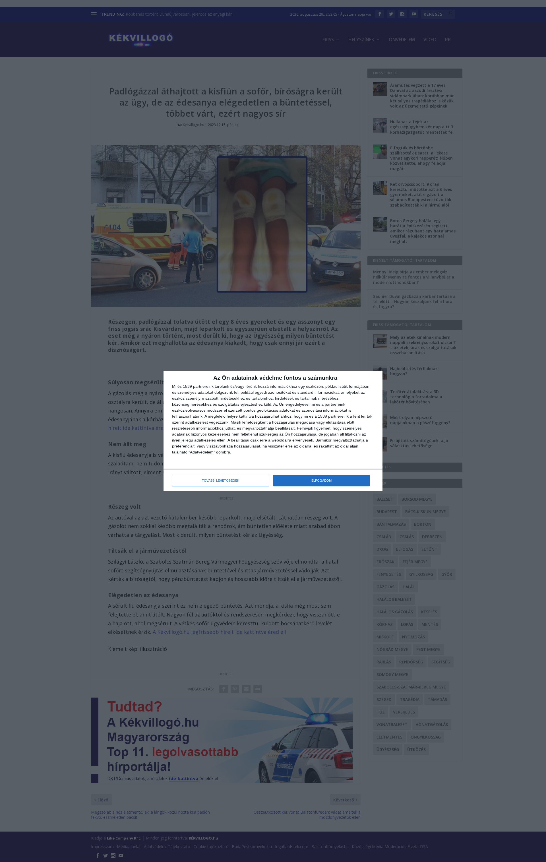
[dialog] (273, 431)
